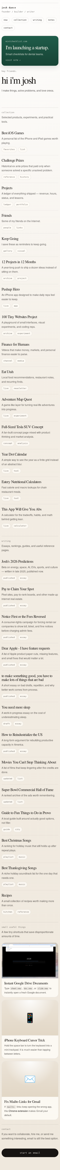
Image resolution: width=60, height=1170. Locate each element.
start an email (30, 1153)
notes (51, 20)
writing (37, 20)
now (6, 20)
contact (8, 28)
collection (20, 20)
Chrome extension (18, 1110)
